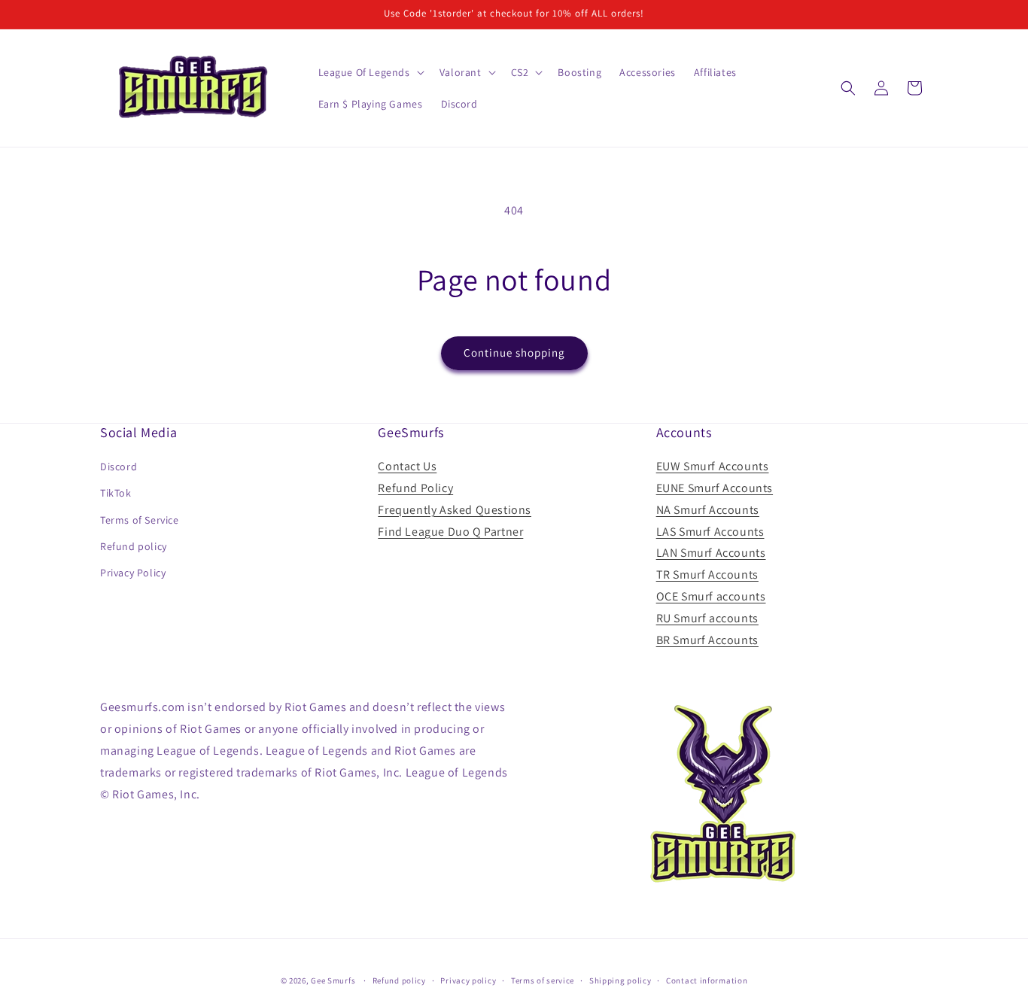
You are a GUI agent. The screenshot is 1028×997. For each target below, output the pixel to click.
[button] (369, 72)
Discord (118, 466)
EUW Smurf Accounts (712, 466)
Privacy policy (468, 979)
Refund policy (133, 546)
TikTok (116, 493)
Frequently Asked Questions (454, 510)
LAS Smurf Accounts (710, 532)
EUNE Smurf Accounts (714, 488)
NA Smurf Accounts (707, 510)
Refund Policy (415, 488)
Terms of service (542, 979)
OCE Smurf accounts (711, 596)
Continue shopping (514, 352)
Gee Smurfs (333, 980)
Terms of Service (139, 520)
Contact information (706, 979)
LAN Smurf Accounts (711, 553)
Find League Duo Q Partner (450, 532)
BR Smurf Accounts (707, 640)
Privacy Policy (133, 572)
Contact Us (407, 466)
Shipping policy (620, 979)
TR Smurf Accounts (707, 574)
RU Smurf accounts (707, 618)
